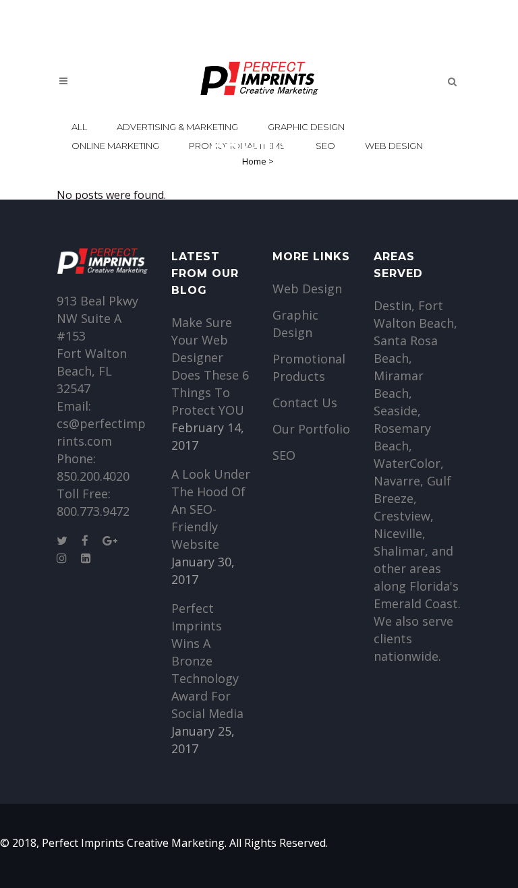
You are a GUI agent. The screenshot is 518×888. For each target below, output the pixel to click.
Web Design (307, 288)
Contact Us (304, 402)
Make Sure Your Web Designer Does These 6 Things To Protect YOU (210, 366)
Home (254, 161)
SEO (283, 455)
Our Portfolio (311, 429)
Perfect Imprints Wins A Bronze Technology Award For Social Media (207, 660)
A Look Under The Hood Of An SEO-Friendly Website (210, 509)
